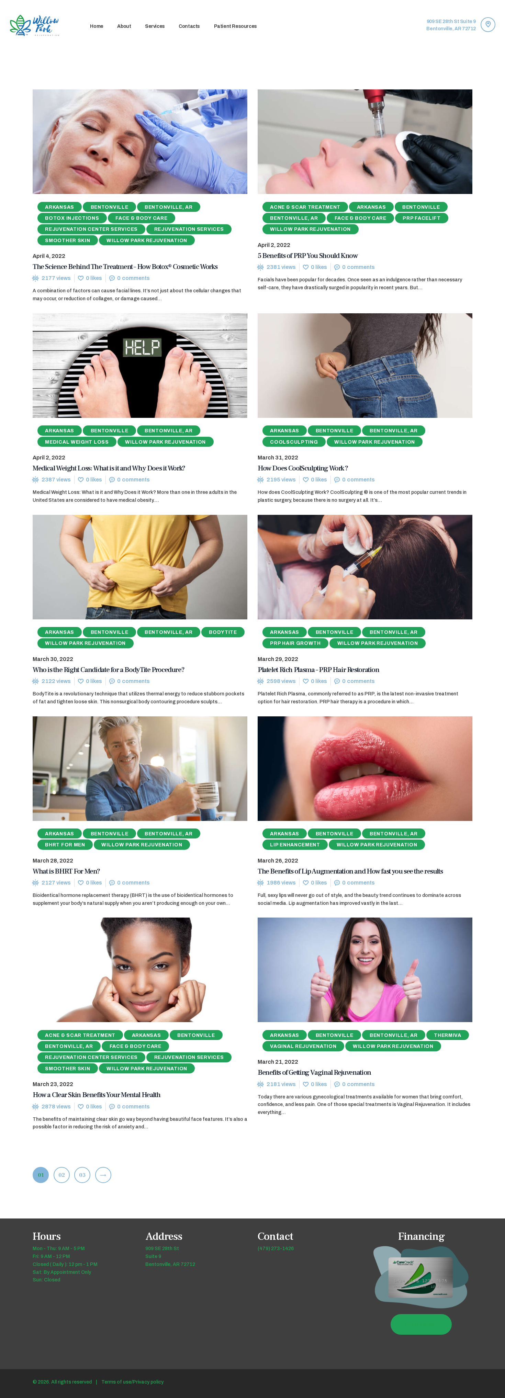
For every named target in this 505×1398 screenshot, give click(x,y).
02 (64, 1175)
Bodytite (223, 632)
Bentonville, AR (169, 207)
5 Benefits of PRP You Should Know (307, 255)
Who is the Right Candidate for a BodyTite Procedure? (108, 669)
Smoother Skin (67, 240)
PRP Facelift (421, 218)
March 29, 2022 (278, 659)
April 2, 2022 (274, 245)
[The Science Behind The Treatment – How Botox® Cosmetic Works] (127, 141)
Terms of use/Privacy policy (132, 1382)
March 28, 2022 (53, 861)
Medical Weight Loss (77, 442)
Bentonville (109, 207)
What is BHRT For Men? (66, 871)
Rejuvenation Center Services (91, 229)
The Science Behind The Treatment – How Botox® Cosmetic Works (125, 266)
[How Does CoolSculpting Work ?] (352, 365)
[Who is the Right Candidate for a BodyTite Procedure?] (127, 567)
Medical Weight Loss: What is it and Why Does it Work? (109, 468)
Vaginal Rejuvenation (303, 1046)
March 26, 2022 (278, 861)
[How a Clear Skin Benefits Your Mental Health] (127, 970)
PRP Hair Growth (295, 643)
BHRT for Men (65, 844)
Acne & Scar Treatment (305, 207)
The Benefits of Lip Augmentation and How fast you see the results (350, 871)
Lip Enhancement (295, 844)
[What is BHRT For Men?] (127, 768)
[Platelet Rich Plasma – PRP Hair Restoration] (352, 567)
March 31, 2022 (278, 457)
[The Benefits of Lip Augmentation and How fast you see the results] (352, 768)
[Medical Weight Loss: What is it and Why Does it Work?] (127, 365)
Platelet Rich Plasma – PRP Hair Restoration (318, 669)
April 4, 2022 (49, 256)
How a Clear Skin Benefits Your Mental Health (96, 1094)
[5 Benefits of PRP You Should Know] (352, 141)
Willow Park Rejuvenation (146, 240)
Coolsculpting (294, 442)
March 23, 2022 (53, 1084)
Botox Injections (72, 218)
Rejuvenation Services (189, 229)
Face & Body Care (141, 218)
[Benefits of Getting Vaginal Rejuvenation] (352, 970)
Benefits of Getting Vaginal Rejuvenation (314, 1072)
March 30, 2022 (53, 659)
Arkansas (59, 207)
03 (84, 1175)
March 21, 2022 (278, 1062)
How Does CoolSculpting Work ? (303, 468)
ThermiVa (447, 1035)
